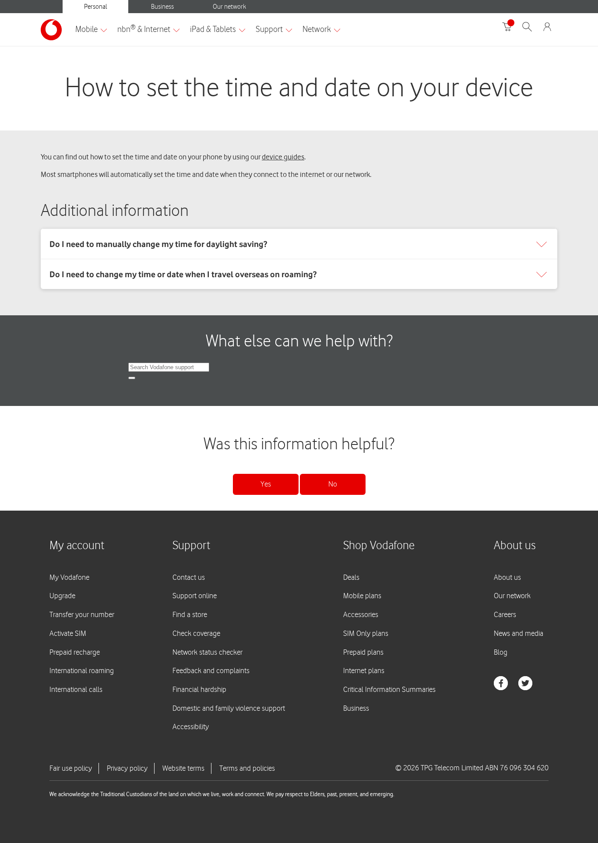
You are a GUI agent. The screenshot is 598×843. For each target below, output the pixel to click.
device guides (283, 156)
